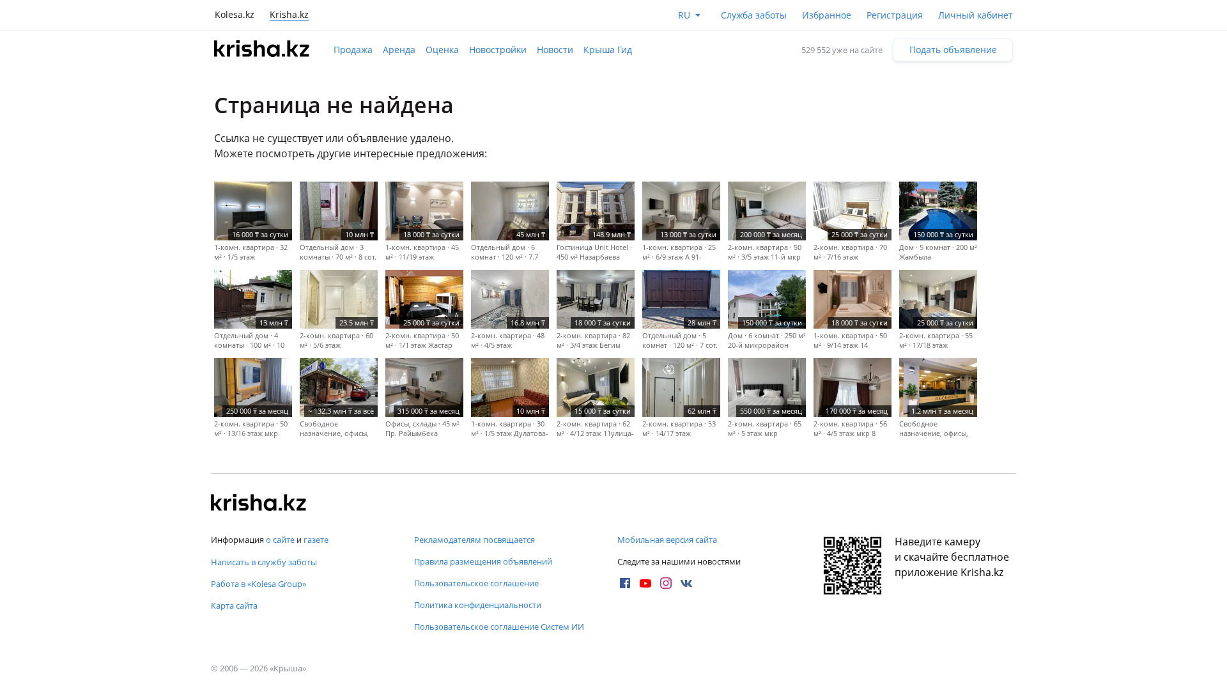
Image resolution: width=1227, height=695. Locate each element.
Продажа (353, 49)
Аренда (399, 49)
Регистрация (895, 15)
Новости (555, 49)
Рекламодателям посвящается (474, 539)
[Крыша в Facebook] (625, 583)
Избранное (826, 15)
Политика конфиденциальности (477, 605)
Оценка (442, 49)
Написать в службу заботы (264, 562)
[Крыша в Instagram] (666, 583)
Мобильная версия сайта (667, 539)
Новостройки (498, 49)
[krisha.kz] (259, 503)
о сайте (280, 539)
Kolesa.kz (234, 14)
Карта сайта (234, 605)
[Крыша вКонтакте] (686, 583)
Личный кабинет (975, 15)
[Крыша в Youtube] (645, 583)
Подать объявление (953, 49)
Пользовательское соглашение (476, 583)
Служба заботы (754, 15)
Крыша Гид (607, 49)
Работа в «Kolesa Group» (258, 584)
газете (316, 539)
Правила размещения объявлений (483, 561)
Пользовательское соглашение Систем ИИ (499, 626)
